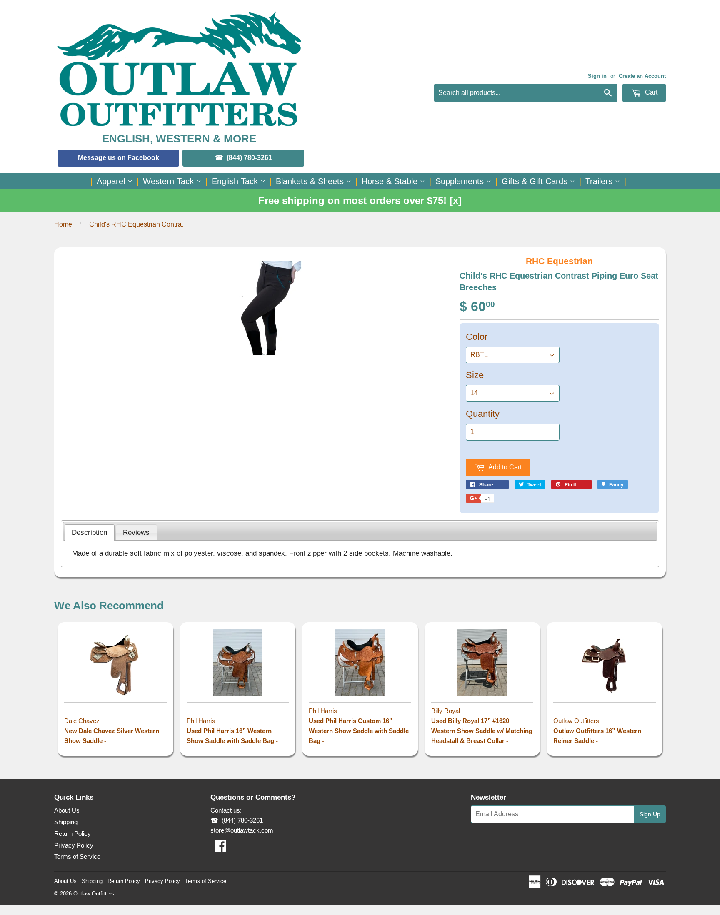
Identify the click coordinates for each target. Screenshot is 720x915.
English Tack (236, 181)
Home (63, 224)
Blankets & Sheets (311, 181)
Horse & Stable (391, 181)
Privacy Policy (73, 845)
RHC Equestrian (559, 261)
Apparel (112, 181)
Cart (650, 92)
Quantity (483, 414)
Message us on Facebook (118, 157)
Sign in (597, 76)
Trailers (600, 181)
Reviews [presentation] (136, 532)
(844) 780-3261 (249, 157)
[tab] (90, 532)
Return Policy (72, 833)
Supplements (460, 181)
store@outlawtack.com (241, 830)
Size (475, 375)
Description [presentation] (89, 532)
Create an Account (642, 76)
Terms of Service (77, 856)
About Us (67, 810)
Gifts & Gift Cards (536, 181)
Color (477, 337)
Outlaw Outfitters (93, 893)
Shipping (66, 821)
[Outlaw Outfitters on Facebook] (220, 848)
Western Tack (169, 181)
